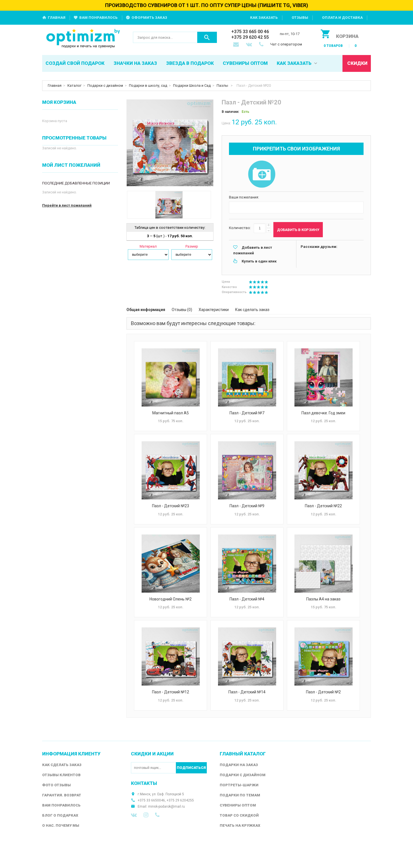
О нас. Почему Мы (60, 825)
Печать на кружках (240, 825)
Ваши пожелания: (244, 197)
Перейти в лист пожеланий (67, 205)
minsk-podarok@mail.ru (166, 806)
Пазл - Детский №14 (247, 692)
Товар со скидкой (239, 815)
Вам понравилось (98, 17)
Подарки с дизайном (105, 85)
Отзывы (300, 17)
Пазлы (223, 85)
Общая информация (145, 309)
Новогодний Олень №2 (170, 599)
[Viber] (157, 815)
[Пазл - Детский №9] (247, 470)
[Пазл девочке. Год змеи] (323, 377)
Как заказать (264, 17)
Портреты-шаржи (239, 785)
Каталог (74, 85)
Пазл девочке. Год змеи (323, 413)
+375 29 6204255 (180, 800)
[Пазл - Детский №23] (170, 470)
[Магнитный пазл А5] (170, 377)
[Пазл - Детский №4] (247, 563)
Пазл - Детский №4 (247, 599)
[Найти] (207, 37)
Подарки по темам (240, 795)
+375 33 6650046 (151, 800)
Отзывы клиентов (61, 775)
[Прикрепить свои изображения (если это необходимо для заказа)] (262, 175)
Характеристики (214, 309)
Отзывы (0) (182, 309)
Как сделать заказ (252, 309)
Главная (56, 17)
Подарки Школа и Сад (192, 85)
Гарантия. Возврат (61, 795)
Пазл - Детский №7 (247, 413)
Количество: (240, 228)
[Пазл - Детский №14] (247, 656)
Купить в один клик (259, 261)
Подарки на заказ (239, 765)
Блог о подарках (60, 815)
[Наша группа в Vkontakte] (134, 815)
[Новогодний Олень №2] (170, 563)
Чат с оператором (286, 44)
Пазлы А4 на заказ (323, 599)
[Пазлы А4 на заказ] (323, 563)
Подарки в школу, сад (148, 85)
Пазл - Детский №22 (323, 506)
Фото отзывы (56, 785)
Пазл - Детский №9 (247, 506)
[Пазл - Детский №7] (247, 377)
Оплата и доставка (342, 17)
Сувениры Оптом (238, 805)
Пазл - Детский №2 (323, 692)
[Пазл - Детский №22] (323, 470)
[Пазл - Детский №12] (170, 656)
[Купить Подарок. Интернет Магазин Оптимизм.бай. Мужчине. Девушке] (83, 39)
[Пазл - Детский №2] (323, 656)
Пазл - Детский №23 (170, 506)
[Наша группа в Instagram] (146, 815)
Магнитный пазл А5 (170, 413)
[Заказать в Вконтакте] (249, 45)
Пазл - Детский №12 (170, 692)
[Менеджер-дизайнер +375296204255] (262, 45)
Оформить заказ (149, 17)
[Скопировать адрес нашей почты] (236, 45)
